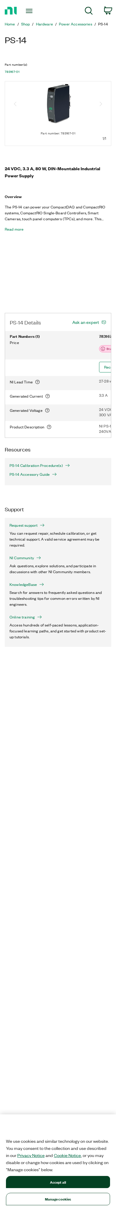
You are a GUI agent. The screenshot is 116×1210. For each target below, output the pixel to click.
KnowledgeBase (23, 584)
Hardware (44, 24)
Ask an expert (85, 322)
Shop (25, 24)
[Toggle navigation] (30, 11)
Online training (22, 617)
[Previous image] (15, 104)
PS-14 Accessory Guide (30, 474)
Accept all (58, 1182)
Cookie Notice (67, 1155)
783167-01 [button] (12, 71)
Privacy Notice (31, 1155)
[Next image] (100, 104)
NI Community (22, 557)
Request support (23, 525)
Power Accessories (75, 24)
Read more (14, 229)
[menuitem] (89, 11)
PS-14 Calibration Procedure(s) (36, 465)
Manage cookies (58, 1199)
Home (10, 24)
